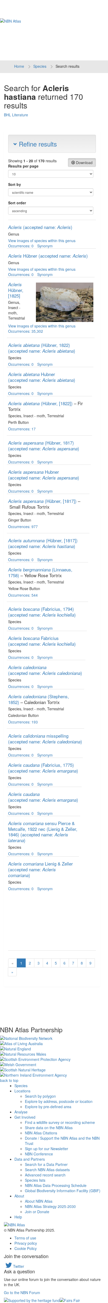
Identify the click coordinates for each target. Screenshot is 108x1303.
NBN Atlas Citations (41, 1132)
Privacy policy (25, 1243)
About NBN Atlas (38, 1201)
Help (18, 1216)
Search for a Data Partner (46, 1164)
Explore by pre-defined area (48, 1106)
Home (19, 66)
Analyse (21, 1111)
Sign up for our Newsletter (46, 1148)
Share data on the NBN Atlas (49, 1127)
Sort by (14, 184)
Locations (22, 1090)
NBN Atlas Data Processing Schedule (56, 1185)
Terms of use (25, 1238)
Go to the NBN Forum (22, 1292)
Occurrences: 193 (23, 722)
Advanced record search (45, 1174)
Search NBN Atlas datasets (47, 1169)
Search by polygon (40, 1096)
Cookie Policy (25, 1248)
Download (84, 162)
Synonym (45, 245)
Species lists (35, 1180)
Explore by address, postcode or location (59, 1101)
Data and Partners (29, 1159)
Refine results (37, 144)
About (19, 1195)
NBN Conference (39, 1153)
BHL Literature (16, 114)
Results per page (23, 166)
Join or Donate (37, 1211)
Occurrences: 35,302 (25, 331)
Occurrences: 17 (22, 428)
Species (39, 66)
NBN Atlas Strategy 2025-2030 (50, 1206)
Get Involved (24, 1117)
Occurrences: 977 (23, 526)
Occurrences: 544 (23, 595)
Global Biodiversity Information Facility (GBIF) (62, 1190)
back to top (9, 1080)
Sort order (17, 202)
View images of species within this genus (41, 240)
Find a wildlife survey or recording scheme (60, 1122)
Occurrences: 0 (21, 245)
